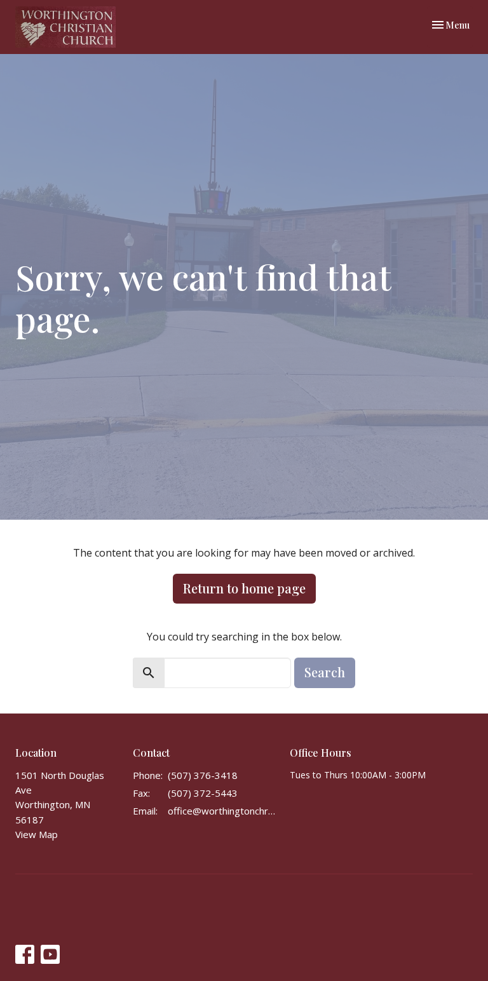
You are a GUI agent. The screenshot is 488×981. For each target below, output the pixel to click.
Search (324, 671)
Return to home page (244, 588)
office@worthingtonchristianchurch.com (222, 810)
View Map (36, 834)
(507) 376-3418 (203, 775)
